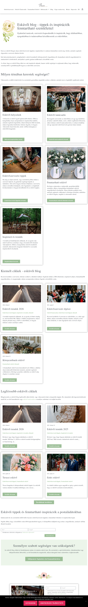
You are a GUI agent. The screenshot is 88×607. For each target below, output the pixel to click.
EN (79, 9)
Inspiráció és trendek (22, 313)
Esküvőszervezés (9, 9)
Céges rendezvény (59, 9)
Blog (51, 9)
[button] (44, 502)
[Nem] (86, 601)
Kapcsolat (74, 9)
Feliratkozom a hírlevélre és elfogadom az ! (18, 532)
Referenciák (44, 9)
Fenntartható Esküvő (34, 9)
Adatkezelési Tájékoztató (51, 603)
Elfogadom (30, 603)
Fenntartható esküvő (8, 364)
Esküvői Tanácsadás (20, 9)
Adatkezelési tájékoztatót (28, 532)
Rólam (68, 9)
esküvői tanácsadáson (29, 399)
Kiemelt (31, 313)
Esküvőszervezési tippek (9, 313)
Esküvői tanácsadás (52, 313)
